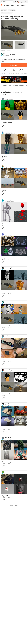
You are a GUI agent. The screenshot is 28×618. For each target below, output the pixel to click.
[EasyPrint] (15, 1)
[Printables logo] (1, 5)
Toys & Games (12, 10)
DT (3, 360)
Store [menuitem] (12, 5)
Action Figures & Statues (7, 12)
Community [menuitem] (24, 5)
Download (15, 65)
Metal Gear (5, 292)
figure (3, 224)
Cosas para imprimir (8, 462)
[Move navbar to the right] (26, 5)
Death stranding (6, 326)
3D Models (4, 10)
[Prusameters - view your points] (18, 2)
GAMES (4, 190)
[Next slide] (26, 45)
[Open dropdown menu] (26, 16)
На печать (4, 156)
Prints (3, 258)
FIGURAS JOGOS (7, 122)
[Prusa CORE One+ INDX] (14, 79)
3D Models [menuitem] (6, 5)
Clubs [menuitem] (17, 5)
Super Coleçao (6, 496)
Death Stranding (6, 394)
